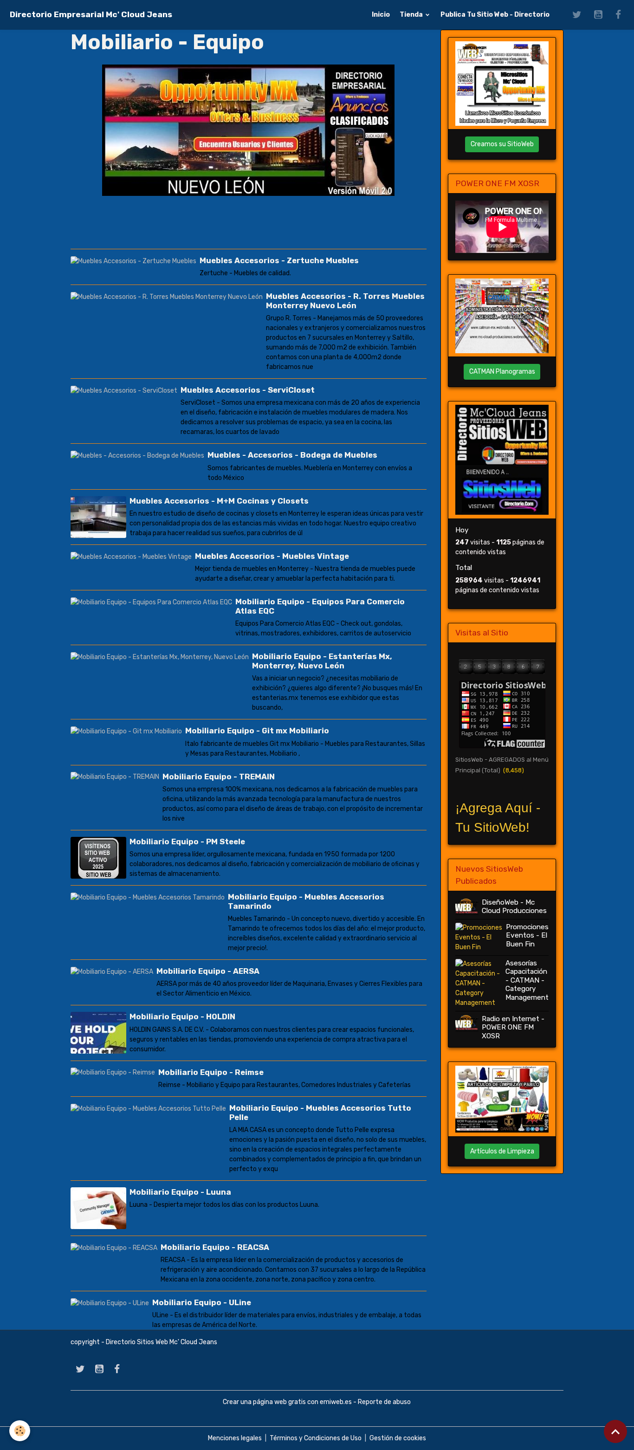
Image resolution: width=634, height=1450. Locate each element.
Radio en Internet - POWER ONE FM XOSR (513, 1027)
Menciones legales (235, 1438)
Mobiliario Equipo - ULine (201, 1302)
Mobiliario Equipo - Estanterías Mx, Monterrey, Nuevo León (322, 661)
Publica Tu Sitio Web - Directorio (495, 15)
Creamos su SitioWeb (502, 144)
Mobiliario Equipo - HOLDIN (182, 1016)
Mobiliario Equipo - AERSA (207, 971)
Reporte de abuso (384, 1402)
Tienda (412, 15)
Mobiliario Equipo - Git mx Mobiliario (257, 730)
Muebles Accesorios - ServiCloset (248, 390)
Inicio (381, 15)
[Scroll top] (615, 1431)
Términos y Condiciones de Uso (316, 1438)
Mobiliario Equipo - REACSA (215, 1247)
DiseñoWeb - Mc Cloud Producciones (514, 906)
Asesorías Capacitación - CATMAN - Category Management (527, 980)
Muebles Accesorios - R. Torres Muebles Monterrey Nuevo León (345, 300)
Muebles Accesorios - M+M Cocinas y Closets (219, 500)
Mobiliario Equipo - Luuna (180, 1192)
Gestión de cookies (397, 1438)
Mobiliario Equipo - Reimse (211, 1072)
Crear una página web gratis (264, 1402)
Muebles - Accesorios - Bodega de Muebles (292, 455)
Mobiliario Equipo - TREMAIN (218, 776)
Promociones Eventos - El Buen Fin (527, 935)
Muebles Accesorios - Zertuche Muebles (279, 260)
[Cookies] (19, 1430)
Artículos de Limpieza (502, 1151)
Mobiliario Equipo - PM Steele (187, 841)
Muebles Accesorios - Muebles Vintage (272, 556)
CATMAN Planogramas (502, 371)
